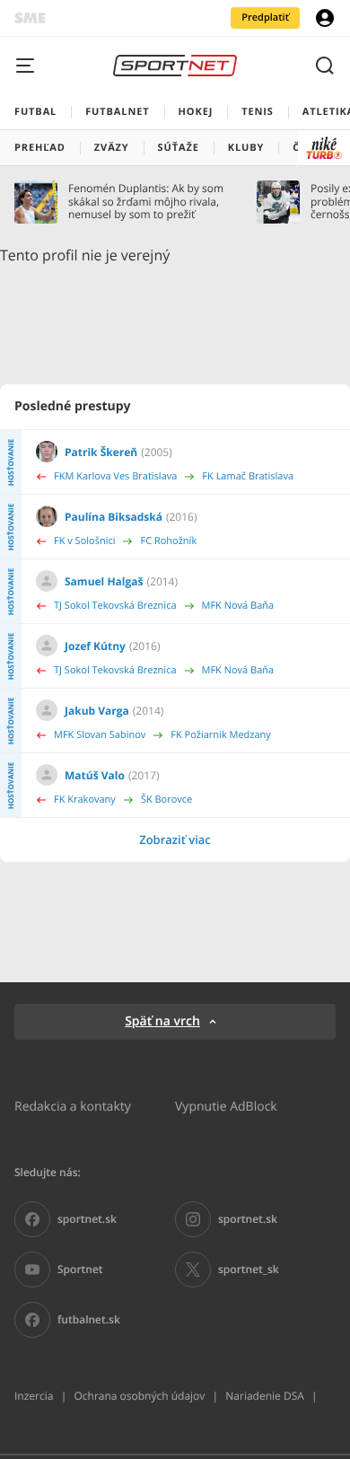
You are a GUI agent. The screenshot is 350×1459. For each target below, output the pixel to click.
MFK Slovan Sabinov (99, 735)
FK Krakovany (85, 799)
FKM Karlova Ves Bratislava (115, 476)
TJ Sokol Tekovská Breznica (115, 605)
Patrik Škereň (101, 452)
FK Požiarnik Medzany (221, 735)
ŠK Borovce (166, 799)
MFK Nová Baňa (238, 605)
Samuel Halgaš (104, 581)
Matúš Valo (95, 775)
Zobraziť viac (175, 839)
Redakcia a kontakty (72, 1105)
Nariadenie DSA (264, 1395)
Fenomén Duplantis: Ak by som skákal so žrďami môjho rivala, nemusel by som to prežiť (145, 201)
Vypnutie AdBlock (226, 1105)
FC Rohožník (168, 541)
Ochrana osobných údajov (139, 1395)
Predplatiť (265, 17)
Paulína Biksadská (113, 516)
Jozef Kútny (95, 646)
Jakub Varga (97, 710)
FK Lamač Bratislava (247, 476)
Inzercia (33, 1395)
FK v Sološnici (84, 541)
